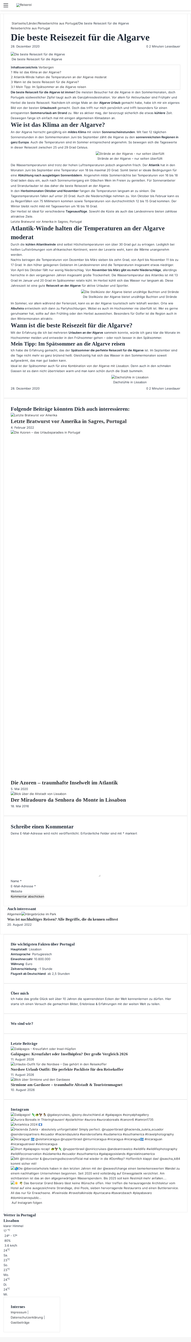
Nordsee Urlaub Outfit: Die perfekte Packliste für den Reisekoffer (67, 1069)
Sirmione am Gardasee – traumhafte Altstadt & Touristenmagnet (67, 1085)
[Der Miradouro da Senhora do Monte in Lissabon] (38, 794)
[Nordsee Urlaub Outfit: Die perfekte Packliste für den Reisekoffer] (59, 1064)
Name (16, 881)
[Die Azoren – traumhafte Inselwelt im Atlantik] (95, 432)
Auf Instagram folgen (26, 1202)
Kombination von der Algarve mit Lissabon (98, 366)
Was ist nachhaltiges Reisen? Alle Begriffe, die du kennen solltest (62, 919)
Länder (32, 23)
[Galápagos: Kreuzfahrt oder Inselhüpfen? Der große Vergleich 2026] (43, 1049)
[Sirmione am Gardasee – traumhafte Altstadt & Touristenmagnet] (40, 1079)
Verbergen (46, 67)
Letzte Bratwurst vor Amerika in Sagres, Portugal (46, 221)
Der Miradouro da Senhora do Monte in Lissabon (68, 800)
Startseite (18, 23)
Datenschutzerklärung (27, 1317)
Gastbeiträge (20, 1322)
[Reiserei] (24, 5)
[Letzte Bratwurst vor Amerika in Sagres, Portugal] (34, 415)
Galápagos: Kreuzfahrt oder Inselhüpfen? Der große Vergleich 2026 (69, 1054)
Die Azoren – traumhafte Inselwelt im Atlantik (64, 783)
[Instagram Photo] (80, 1115)
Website (16, 891)
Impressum (19, 1312)
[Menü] (5, 7)
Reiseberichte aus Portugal (57, 23)
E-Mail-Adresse (23, 886)
